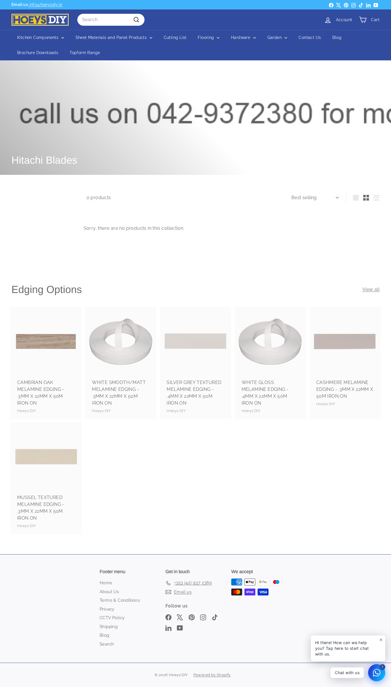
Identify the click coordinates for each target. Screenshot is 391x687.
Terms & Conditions (120, 600)
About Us (109, 591)
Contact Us (310, 37)
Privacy (107, 609)
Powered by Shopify (212, 675)
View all (371, 289)
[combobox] (111, 20)
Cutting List (175, 37)
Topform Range (85, 52)
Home (106, 582)
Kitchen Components (38, 37)
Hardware (241, 37)
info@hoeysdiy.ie (45, 4)
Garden (275, 37)
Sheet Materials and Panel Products (112, 37)
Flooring (206, 37)
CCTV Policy (112, 617)
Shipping (109, 626)
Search (107, 644)
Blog (336, 37)
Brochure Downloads (37, 52)
